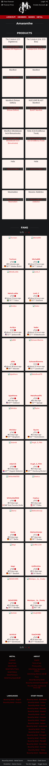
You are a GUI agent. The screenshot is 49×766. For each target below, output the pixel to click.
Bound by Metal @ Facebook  (36, 683)
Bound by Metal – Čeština (37, 702)
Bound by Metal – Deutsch (12, 702)
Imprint (36, 660)
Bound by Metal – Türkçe (36, 750)
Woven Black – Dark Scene (36, 760)
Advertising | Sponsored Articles (37, 670)
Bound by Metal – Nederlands (37, 726)
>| (29, 232)
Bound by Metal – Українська (37, 753)
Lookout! (11, 17)
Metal (40, 17)
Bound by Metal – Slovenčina (37, 744)
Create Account (39, 5)
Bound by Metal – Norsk (37, 729)
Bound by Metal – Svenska (37, 747)
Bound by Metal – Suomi (36, 714)
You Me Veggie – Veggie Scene (36, 764)
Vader (36, 327)
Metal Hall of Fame (12, 669)
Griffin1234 (36, 566)
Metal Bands (12, 666)
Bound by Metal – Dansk (36, 705)
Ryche (36, 430)
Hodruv (36, 498)
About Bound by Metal (36, 680)
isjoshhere (13, 396)
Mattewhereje (36, 532)
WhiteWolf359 (13, 498)
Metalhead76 (36, 396)
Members (22, 17)
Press (37, 677)
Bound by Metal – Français (37, 717)
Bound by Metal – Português (36, 735)
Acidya (13, 327)
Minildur (12, 430)
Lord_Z (36, 293)
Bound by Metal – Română (37, 738)
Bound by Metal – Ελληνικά (37, 708)
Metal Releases (12, 675)
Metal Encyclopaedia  (12, 678)
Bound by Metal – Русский (37, 741)
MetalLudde (13, 293)
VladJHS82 (36, 634)
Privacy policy (36, 666)
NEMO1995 (12, 600)
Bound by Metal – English (12, 699)
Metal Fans (12, 663)
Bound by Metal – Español (37, 711)
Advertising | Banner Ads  (36, 674)
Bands (31, 17)
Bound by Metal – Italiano (36, 723)
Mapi (13, 566)
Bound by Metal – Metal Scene (12, 760)
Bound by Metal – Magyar (36, 720)
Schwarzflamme (36, 362)
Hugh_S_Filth (36, 464)
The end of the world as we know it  (36, 687)
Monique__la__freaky (36, 600)
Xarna (12, 532)
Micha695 (36, 259)
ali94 (13, 362)
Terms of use (36, 663)
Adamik (13, 464)
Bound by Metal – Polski (37, 732)
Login (43, 2)
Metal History (12, 672)
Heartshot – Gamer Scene (12, 764)
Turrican (12, 259)
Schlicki (13, 634)
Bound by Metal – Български (37, 699)
